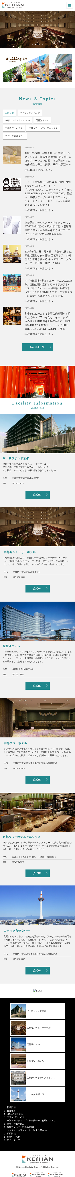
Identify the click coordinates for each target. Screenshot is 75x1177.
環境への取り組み (15, 1124)
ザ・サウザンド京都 (36, 1011)
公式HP (37, 494)
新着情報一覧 (37, 347)
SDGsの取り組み (15, 1114)
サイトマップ (13, 1140)
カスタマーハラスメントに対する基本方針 (27, 1130)
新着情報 (11, 1107)
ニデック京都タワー (36, 1094)
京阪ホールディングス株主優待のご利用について (31, 1120)
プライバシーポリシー (18, 1117)
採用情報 (11, 1133)
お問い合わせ (13, 1137)
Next (69, 30)
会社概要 (11, 1110)
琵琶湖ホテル (33, 1044)
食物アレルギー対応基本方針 (21, 1127)
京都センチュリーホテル (39, 1028)
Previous (5, 30)
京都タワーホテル (35, 1061)
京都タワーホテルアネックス (41, 1078)
